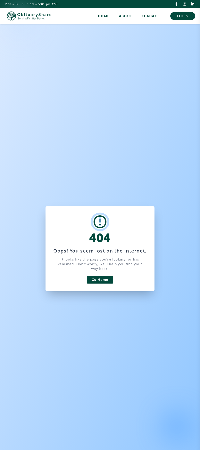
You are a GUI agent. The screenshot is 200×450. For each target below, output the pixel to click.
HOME (103, 16)
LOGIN (183, 16)
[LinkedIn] (192, 4)
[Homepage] (29, 16)
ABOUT (125, 16)
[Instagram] (184, 4)
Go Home (100, 279)
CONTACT (150, 16)
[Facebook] (176, 4)
